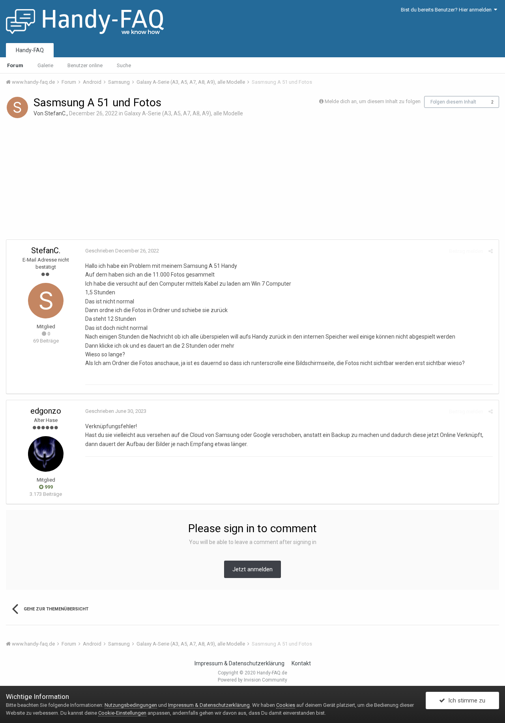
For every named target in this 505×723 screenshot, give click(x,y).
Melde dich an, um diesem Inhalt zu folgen (373, 101)
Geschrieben (122, 251)
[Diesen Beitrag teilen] (490, 251)
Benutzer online (85, 65)
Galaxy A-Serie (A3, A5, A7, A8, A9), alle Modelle (183, 113)
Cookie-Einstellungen (122, 713)
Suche (124, 65)
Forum (15, 65)
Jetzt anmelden (252, 569)
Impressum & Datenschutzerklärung (239, 663)
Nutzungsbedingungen (131, 705)
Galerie (45, 65)
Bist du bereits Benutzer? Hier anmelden (447, 10)
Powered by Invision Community (252, 680)
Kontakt (301, 663)
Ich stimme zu (465, 700)
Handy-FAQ (30, 50)
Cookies (285, 705)
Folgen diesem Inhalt (453, 102)
